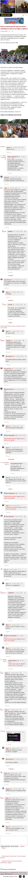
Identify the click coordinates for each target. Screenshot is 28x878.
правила (19, 438)
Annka (6, 798)
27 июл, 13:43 (15, 331)
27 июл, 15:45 (19, 593)
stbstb (5, 773)
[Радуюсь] (3, 789)
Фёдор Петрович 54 (12, 156)
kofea (6, 710)
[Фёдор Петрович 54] (3, 159)
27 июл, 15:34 (15, 505)
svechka (10, 304)
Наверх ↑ (4, 848)
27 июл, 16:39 (15, 648)
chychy (8, 732)
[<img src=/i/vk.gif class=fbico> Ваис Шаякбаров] (1, 435)
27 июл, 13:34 (15, 292)
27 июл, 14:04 (18, 368)
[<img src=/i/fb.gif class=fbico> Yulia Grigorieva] (1, 516)
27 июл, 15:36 (13, 569)
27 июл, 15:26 (18, 516)
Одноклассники (10, 149)
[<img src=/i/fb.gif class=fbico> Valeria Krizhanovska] (1, 636)
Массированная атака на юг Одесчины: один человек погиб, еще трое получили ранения (7, 10)
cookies (16, 876)
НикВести (17, 111)
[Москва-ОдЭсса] (3, 661)
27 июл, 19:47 (14, 673)
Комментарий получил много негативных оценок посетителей (12, 327)
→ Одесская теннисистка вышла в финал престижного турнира (11, 861)
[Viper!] (3, 292)
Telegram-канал (10, 874)
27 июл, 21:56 (14, 477)
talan (5, 188)
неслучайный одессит (16, 463)
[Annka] (2, 798)
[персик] (2, 146)
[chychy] (2, 731)
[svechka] (4, 305)
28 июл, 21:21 (15, 798)
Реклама (14, 24)
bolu (5, 569)
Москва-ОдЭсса (12, 660)
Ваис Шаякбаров (10, 435)
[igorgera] (2, 340)
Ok (20, 876)
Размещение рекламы (14, 872)
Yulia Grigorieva (9, 516)
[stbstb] (1, 773)
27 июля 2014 (3, 31)
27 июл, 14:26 (21, 435)
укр (23, 15)
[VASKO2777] (3, 593)
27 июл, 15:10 (15, 465)
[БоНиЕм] (4, 231)
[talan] (1, 188)
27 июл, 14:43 (15, 426)
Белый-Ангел (7, 279)
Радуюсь (8, 789)
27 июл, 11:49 (17, 147)
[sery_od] (3, 477)
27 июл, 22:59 (17, 732)
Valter (6, 673)
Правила (22, 846)
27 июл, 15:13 (21, 493)
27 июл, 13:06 (13, 188)
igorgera (8, 340)
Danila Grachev (9, 389)
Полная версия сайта (4, 872)
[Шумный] (1, 177)
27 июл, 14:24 (20, 389)
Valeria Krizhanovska (10, 635)
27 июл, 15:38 (15, 583)
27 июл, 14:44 (15, 447)
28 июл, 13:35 (17, 789)
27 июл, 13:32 (18, 279)
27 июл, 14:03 (18, 304)
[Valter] (1, 673)
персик (8, 147)
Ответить (9, 152)
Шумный (6, 177)
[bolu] (1, 569)
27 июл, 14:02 (19, 356)
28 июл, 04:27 (15, 748)
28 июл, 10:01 (14, 773)
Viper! (7, 292)
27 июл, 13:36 (19, 231)
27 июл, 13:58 (17, 340)
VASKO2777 (11, 593)
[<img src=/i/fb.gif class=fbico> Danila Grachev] (1, 389)
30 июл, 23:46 (15, 826)
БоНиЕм (10, 231)
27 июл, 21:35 (14, 710)
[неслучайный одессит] (4, 464)
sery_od (8, 477)
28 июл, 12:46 (19, 759)
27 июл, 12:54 (13, 177)
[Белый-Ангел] (1, 280)
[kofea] (1, 710)
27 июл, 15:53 (15, 625)
